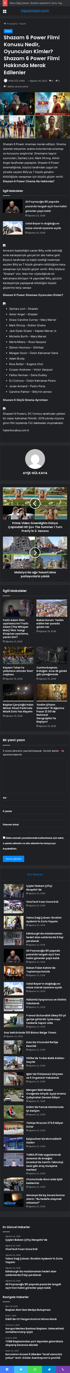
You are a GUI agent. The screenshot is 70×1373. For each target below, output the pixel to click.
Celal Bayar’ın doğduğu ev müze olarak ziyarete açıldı (44, 985)
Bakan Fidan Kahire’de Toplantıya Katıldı (40, 969)
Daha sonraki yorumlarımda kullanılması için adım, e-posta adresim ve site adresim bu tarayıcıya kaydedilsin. (33, 843)
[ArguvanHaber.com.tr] (35, 11)
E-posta (8, 811)
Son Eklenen (35, 874)
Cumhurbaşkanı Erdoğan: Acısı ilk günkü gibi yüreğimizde (51, 671)
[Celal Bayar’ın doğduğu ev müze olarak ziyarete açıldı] (13, 228)
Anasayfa (11, 23)
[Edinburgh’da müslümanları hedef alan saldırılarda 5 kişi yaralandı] (14, 938)
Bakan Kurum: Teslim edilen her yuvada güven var (50, 623)
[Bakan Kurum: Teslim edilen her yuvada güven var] (51, 608)
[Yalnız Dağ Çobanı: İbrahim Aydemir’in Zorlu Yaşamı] (14, 922)
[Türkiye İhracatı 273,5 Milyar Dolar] (14, 1128)
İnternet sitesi (11, 824)
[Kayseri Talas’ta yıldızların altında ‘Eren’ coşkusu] (18, 655)
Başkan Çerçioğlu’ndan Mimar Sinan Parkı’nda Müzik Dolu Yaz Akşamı (18, 708)
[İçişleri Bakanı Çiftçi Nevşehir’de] (14, 890)
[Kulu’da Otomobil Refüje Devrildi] (14, 1047)
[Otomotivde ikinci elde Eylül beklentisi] (14, 1184)
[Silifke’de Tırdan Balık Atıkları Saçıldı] (14, 1063)
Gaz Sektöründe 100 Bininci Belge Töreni (30, 1032)
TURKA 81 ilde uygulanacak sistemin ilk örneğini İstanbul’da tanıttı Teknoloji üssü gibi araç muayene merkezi (44, 1162)
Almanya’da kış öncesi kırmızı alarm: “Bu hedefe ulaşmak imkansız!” (45, 1198)
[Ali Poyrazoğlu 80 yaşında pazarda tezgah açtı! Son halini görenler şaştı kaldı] (13, 206)
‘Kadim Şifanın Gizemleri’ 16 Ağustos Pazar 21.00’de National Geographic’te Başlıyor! (50, 713)
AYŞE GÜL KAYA (16, 80)
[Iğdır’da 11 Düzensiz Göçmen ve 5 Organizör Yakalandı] (14, 1079)
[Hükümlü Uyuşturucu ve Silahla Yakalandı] (14, 1004)
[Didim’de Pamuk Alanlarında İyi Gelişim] (14, 1112)
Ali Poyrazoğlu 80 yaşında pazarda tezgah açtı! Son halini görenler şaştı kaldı (46, 206)
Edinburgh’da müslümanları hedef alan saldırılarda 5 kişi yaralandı (44, 937)
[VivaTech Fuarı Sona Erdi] (14, 906)
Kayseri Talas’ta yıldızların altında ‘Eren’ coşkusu (18, 671)
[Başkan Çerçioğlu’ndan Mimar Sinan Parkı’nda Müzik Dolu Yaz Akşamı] (18, 692)
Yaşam (22, 23)
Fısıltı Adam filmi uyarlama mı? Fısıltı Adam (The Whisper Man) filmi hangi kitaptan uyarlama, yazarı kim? (16, 628)
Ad (5, 797)
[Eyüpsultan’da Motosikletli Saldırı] (14, 1143)
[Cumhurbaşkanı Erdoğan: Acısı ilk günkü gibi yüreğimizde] (51, 655)
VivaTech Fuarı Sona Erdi (42, 902)
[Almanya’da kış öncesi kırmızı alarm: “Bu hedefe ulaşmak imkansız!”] (14, 1200)
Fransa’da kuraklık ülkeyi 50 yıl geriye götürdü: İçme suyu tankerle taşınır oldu (46, 1019)
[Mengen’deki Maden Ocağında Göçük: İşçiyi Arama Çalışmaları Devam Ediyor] (14, 1095)
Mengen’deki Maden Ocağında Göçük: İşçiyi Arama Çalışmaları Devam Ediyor (46, 1093)
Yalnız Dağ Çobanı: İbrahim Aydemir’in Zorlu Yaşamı (37, 3)
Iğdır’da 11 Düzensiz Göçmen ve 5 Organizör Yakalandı (44, 1076)
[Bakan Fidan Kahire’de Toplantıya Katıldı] (14, 972)
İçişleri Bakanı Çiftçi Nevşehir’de (39, 887)
